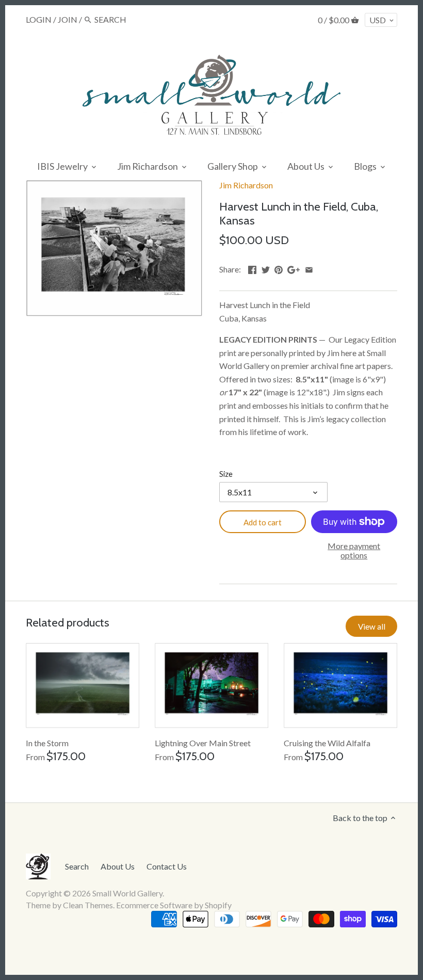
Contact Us (167, 866)
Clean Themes (88, 905)
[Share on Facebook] (252, 268)
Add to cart (262, 522)
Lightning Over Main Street (203, 743)
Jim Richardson (246, 185)
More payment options (354, 550)
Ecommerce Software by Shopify (174, 905)
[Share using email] (309, 268)
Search (77, 866)
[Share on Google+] (293, 268)
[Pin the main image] (278, 268)
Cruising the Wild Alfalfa (327, 743)
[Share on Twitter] (266, 268)
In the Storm (47, 743)
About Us (118, 866)
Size (226, 474)
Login (39, 19)
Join (67, 19)
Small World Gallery (127, 893)
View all (371, 626)
